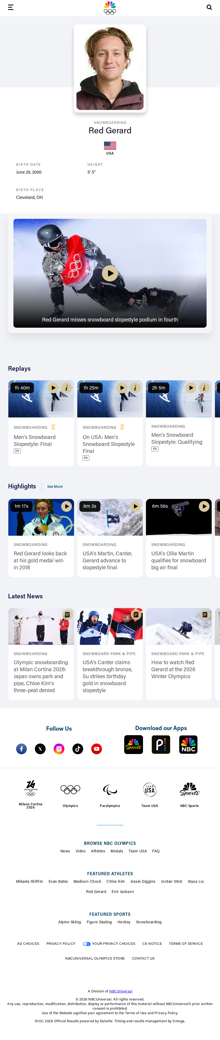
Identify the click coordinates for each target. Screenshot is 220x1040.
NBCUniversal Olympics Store (95, 958)
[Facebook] (21, 749)
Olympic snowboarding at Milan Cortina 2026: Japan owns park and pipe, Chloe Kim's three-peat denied (41, 677)
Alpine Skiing (69, 922)
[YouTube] (96, 749)
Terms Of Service (186, 944)
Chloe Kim (116, 882)
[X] (40, 749)
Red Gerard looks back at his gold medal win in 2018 (40, 561)
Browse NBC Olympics (110, 844)
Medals (117, 851)
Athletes (98, 851)
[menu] (10, 8)
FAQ (156, 851)
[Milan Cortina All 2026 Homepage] (110, 8)
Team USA (138, 851)
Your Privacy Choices (113, 944)
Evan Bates (58, 882)
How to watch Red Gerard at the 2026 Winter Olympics (173, 670)
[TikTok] (77, 749)
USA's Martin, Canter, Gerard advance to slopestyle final (107, 561)
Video (81, 851)
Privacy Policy (61, 944)
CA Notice (152, 944)
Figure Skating (99, 922)
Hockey (124, 922)
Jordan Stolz (171, 882)
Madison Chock (87, 882)
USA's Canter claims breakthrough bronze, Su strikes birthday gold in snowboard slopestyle (107, 677)
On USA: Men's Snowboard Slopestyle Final (109, 444)
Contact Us (143, 958)
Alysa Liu (196, 882)
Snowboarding (149, 922)
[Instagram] (59, 749)
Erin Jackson (123, 892)
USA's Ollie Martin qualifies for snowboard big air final (178, 561)
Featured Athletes (110, 874)
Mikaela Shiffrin (29, 882)
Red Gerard (96, 892)
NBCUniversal (120, 991)
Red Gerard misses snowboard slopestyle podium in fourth (110, 320)
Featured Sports (110, 915)
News (65, 851)
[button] (66, 388)
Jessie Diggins (143, 882)
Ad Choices (28, 944)
